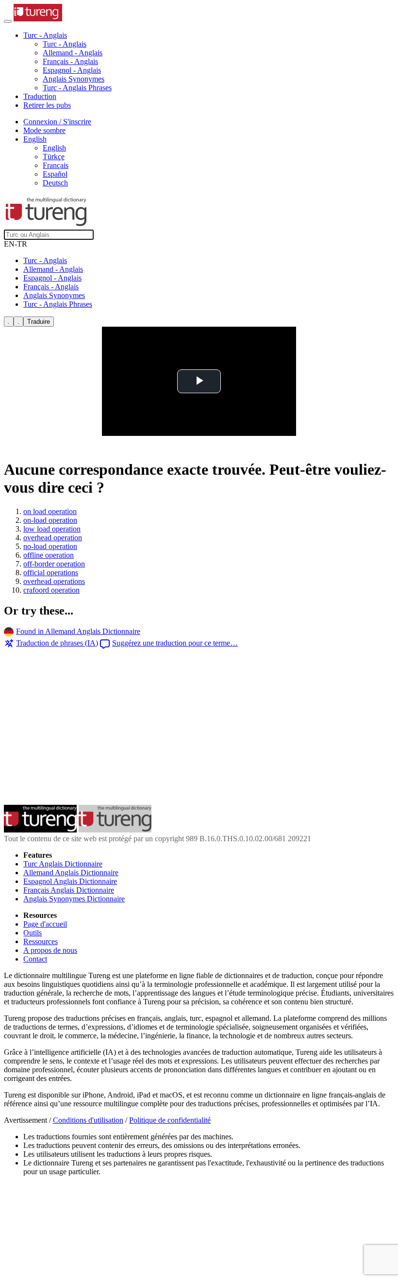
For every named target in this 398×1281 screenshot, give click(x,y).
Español (55, 174)
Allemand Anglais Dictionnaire (70, 872)
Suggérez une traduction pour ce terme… (175, 643)
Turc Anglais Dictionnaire (62, 864)
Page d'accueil (45, 924)
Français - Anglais (70, 61)
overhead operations (54, 581)
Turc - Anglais (64, 44)
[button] (45, 35)
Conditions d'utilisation (88, 1120)
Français (55, 165)
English (54, 148)
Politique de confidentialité (170, 1120)
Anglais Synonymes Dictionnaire (74, 899)
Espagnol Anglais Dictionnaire (70, 881)
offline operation (48, 555)
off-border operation (54, 564)
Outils (32, 933)
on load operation (50, 511)
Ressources (40, 941)
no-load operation (50, 546)
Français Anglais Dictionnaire (68, 890)
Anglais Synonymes (73, 79)
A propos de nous (50, 950)
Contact (35, 959)
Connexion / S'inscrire (57, 121)
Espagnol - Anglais (72, 70)
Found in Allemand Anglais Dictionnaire (78, 631)
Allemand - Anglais (72, 53)
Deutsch (55, 183)
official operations (50, 572)
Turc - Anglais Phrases (77, 87)
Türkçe (54, 156)
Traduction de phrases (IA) (57, 643)
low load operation (52, 529)
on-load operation (50, 520)
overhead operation (52, 537)
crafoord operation (51, 590)
